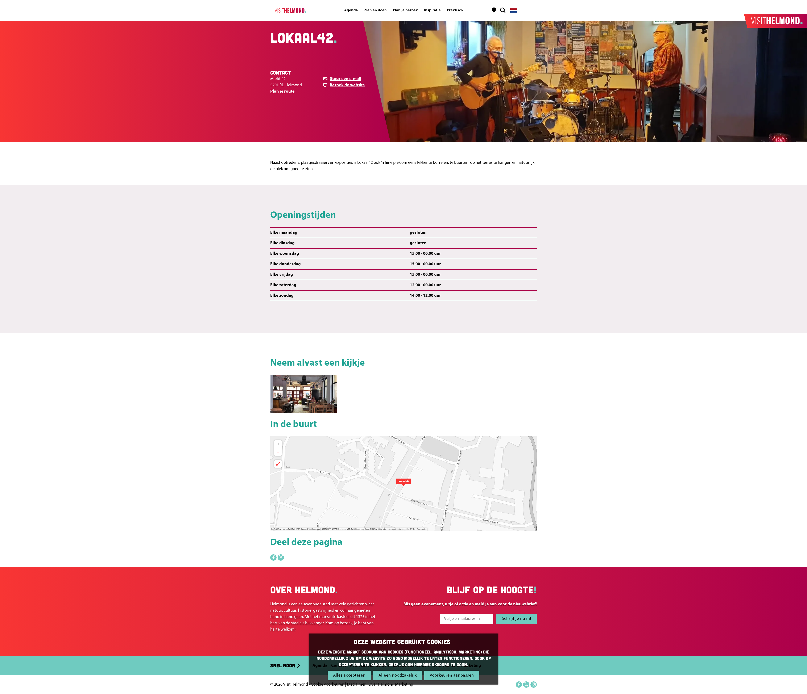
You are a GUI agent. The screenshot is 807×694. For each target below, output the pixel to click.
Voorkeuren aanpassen (452, 675)
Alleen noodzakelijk (397, 675)
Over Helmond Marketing (390, 684)
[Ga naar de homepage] (289, 10)
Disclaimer (356, 684)
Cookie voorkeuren (327, 684)
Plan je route (282, 91)
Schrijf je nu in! (516, 619)
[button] (403, 483)
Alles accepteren (349, 675)
